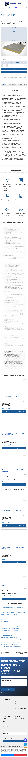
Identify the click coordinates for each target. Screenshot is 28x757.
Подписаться (15, 741)
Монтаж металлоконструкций (9, 644)
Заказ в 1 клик (14, 71)
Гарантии (17, 716)
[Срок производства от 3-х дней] (14, 48)
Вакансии (17, 701)
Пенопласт (14, 29)
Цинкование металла (7, 616)
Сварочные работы (20, 619)
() (26, 7)
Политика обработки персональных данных (20, 707)
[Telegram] (25, 744)
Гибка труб (16, 616)
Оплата (4, 718)
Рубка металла (5, 614)
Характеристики (12, 84)
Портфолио (5, 726)
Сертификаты (6, 705)
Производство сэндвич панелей (9, 630)
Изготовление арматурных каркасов (11, 626)
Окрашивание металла (7, 619)
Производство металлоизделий (9, 623)
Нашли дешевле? (5, 75)
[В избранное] (25, 65)
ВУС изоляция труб (19, 607)
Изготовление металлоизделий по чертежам (13, 612)
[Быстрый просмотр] (22, 65)
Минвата (14, 27)
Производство (6, 703)
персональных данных (20, 692)
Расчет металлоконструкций (9, 637)
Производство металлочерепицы (10, 628)
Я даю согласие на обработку (14, 692)
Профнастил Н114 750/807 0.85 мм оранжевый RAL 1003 (11, 511)
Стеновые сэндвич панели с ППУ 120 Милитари (12, 584)
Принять (7, 755)
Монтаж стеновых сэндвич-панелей (11, 639)
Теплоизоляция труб (6, 621)
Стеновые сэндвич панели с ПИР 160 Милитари (12, 397)
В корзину (14, 69)
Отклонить (20, 755)
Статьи (4, 724)
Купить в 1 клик (20, 411)
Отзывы (4, 707)
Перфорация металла (7, 607)
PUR (14, 34)
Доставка (20, 84)
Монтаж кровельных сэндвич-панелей (11, 642)
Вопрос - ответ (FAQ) (20, 718)
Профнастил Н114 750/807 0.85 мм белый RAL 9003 (13, 548)
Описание (4, 84)
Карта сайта (18, 724)
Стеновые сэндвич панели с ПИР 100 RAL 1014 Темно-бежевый (13, 433)
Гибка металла (14, 614)
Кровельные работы (6, 635)
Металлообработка (6, 610)
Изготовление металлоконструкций (11, 646)
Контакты (5, 701)
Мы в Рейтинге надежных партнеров (8, 710)
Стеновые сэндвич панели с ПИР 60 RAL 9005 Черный (12, 470)
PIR (14, 31)
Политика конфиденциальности (20, 704)
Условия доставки (7, 716)
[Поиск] (9, 8)
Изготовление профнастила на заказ (11, 632)
